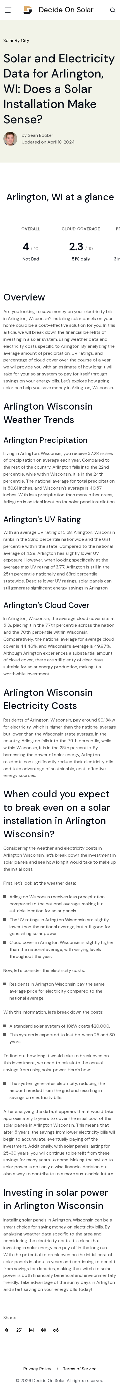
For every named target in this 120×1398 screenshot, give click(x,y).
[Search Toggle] (112, 10)
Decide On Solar (66, 10)
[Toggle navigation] (8, 10)
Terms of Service (80, 1369)
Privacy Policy (37, 1369)
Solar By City (16, 40)
